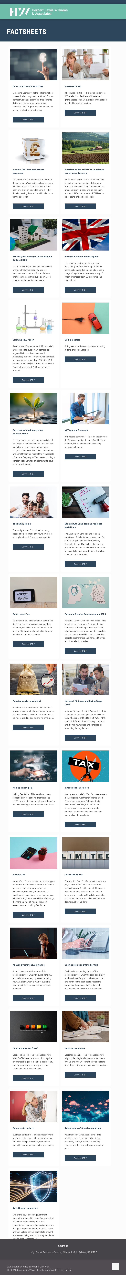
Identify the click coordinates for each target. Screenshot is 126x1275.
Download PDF (28, 119)
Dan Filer (44, 1266)
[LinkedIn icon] (104, 1266)
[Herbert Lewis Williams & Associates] (39, 11)
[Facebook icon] (97, 1266)
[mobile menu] (114, 11)
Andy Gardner (30, 1266)
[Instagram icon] (107, 1266)
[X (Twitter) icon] (101, 1266)
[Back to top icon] (115, 1266)
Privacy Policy (64, 1269)
